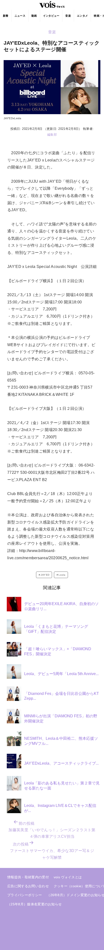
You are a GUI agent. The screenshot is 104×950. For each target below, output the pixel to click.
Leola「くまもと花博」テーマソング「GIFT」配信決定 (56, 629)
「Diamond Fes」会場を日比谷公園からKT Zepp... (61, 696)
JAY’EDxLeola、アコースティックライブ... (61, 763)
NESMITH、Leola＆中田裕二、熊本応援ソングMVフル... (61, 741)
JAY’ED (45, 574)
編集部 (52, 134)
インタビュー (51, 15)
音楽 (68, 15)
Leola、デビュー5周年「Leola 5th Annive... (61, 674)
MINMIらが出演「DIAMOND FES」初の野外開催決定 (60, 718)
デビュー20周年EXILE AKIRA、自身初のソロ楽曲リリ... (61, 606)
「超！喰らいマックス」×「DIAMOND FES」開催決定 (57, 651)
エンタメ (82, 15)
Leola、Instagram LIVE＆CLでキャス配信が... (60, 808)
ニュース (20, 15)
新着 (5, 15)
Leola (62, 574)
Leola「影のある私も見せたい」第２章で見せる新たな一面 (62, 785)
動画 (34, 15)
